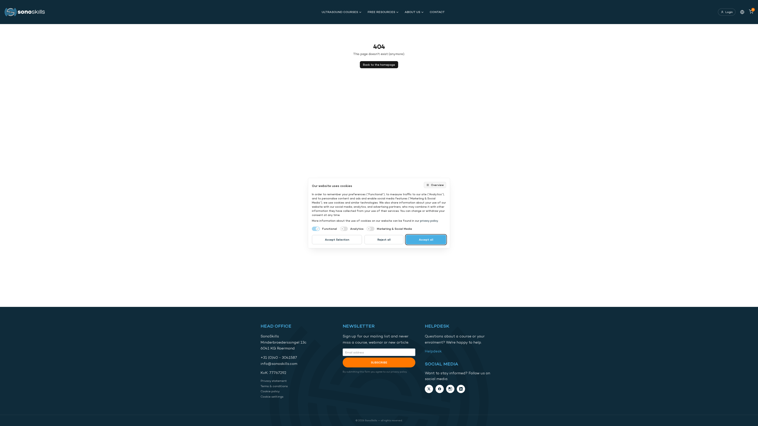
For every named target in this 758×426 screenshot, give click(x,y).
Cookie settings (272, 396)
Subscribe (379, 362)
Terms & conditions (274, 386)
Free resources (381, 12)
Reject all (384, 239)
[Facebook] (439, 389)
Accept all (426, 239)
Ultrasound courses (340, 12)
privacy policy (429, 220)
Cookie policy (270, 391)
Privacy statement (274, 381)
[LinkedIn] (461, 389)
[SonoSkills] (27, 12)
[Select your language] (742, 12)
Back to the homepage (379, 64)
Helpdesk (433, 351)
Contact (437, 12)
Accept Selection (337, 239)
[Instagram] (450, 389)
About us (412, 12)
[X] (429, 389)
